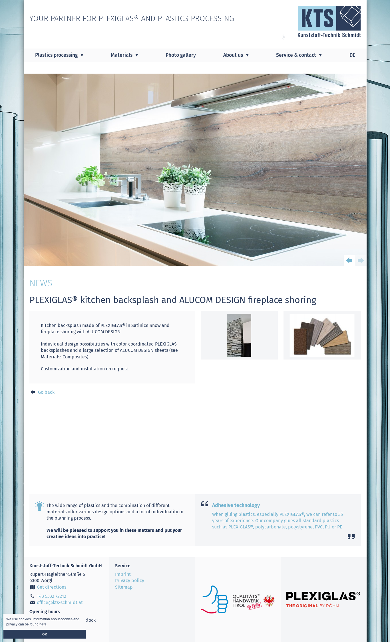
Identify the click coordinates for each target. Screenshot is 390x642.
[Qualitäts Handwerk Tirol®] (238, 599)
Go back (46, 392)
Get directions (51, 587)
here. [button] (43, 624)
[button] (349, 260)
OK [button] (44, 634)
